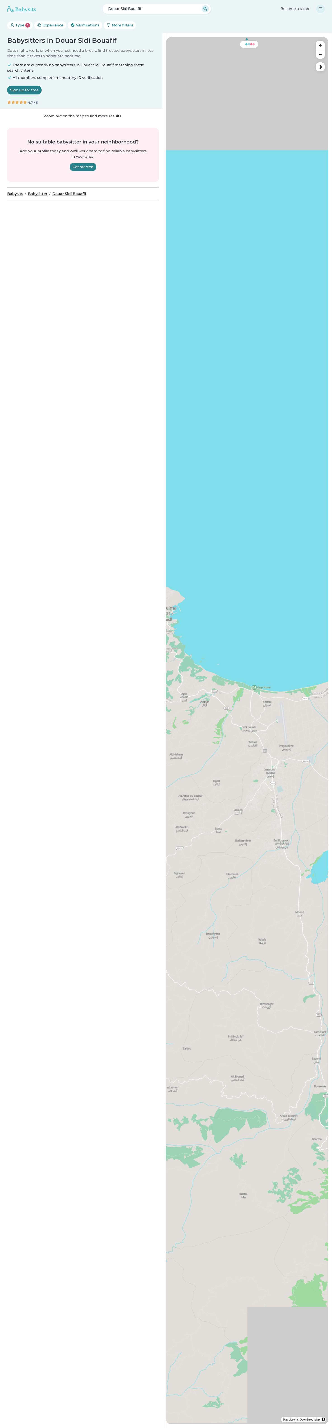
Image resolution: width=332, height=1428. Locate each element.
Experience (52, 25)
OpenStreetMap (310, 1419)
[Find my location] (320, 66)
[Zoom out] (320, 54)
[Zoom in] (320, 45)
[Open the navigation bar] (320, 9)
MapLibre (289, 1419)
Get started (83, 167)
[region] (247, 730)
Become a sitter (295, 9)
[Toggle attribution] (323, 1419)
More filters (122, 25)
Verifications (87, 25)
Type (21, 25)
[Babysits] (21, 9)
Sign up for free (24, 90)
